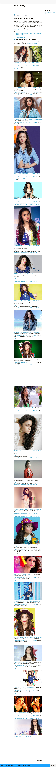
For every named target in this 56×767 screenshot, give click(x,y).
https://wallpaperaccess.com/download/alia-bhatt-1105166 (26, 484)
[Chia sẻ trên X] (37, 760)
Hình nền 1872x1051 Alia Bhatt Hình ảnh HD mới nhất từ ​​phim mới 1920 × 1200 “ (27, 63)
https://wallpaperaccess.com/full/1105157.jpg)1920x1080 (26, 335)
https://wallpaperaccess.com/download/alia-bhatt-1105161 (27, 412)
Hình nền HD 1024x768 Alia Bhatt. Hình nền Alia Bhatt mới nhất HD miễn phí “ (27, 510)
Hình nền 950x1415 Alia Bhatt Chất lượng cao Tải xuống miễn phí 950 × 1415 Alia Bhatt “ (27, 246)
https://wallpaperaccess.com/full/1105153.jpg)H (24, 305)
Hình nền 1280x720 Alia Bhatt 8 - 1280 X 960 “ (23, 736)
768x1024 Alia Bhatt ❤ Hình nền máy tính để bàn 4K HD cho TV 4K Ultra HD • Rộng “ (28, 637)
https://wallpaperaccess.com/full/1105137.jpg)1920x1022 (26, 65)
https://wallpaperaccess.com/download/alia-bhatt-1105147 (26, 252)
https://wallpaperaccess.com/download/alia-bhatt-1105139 (26, 94)
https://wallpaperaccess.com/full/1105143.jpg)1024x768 (25, 176)
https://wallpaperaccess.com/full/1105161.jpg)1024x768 (25, 410)
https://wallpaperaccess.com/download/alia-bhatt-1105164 (26, 457)
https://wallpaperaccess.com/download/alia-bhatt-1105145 (26, 204)
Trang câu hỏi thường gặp (31, 43)
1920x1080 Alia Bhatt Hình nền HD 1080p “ (22, 198)
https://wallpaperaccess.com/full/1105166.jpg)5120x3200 (26, 482)
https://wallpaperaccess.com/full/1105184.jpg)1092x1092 (26, 715)
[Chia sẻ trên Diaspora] (40, 760)
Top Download (18, 14)
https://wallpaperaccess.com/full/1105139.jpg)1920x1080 (26, 92)
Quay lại (36, 762)
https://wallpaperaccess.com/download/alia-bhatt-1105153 (26, 307)
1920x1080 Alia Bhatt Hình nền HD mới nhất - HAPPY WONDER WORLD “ (26, 301)
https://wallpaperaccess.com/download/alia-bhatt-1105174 (26, 607)
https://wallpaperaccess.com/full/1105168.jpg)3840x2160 (26, 513)
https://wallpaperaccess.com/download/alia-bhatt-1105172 (26, 580)
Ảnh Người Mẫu (27, 14)
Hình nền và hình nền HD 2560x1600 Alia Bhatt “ (24, 479)
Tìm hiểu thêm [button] (29, 765)
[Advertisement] (28, 10)
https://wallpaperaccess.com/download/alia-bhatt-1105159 (26, 364)
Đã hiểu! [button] (52, 765)
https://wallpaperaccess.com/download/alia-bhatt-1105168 (26, 516)
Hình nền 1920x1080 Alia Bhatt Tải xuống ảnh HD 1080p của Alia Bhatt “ (27, 88)
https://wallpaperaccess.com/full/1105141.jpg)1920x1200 (26, 122)
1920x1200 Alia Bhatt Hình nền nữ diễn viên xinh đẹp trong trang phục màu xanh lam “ (27, 274)
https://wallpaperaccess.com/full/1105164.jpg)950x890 (25, 455)
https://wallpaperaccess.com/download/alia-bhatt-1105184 (26, 718)
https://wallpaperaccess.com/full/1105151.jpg (23, 278)
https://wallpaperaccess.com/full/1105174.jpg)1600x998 (25, 604)
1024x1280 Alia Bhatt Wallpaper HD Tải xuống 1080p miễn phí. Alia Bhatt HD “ (27, 451)
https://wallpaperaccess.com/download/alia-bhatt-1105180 (26, 668)
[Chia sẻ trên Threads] (38, 760)
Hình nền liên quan (18, 29)
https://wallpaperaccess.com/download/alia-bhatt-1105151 (26, 281)
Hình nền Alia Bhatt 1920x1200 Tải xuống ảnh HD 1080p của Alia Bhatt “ (27, 602)
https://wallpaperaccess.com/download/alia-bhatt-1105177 (26, 643)
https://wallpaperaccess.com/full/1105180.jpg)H (24, 665)
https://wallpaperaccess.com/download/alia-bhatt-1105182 (26, 693)
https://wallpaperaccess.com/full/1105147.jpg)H (24, 250)
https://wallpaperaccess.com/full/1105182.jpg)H (24, 690)
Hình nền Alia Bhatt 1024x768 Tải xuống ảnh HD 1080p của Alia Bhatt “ (28, 120)
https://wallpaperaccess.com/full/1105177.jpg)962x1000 (25, 640)
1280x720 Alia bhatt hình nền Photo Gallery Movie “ (24, 687)
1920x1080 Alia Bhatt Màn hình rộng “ (21, 662)
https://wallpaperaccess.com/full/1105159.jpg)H (24, 362)
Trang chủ (40, 762)
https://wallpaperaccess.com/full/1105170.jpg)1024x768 (25, 549)
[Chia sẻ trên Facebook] (39, 760)
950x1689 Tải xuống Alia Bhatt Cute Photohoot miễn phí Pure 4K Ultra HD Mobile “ (27, 174)
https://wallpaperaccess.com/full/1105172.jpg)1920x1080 (26, 577)
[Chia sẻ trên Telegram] (41, 760)
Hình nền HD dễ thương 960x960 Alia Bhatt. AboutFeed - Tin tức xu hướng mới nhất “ (27, 545)
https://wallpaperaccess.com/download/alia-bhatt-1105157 (26, 338)
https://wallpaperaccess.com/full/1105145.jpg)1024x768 (25, 201)
